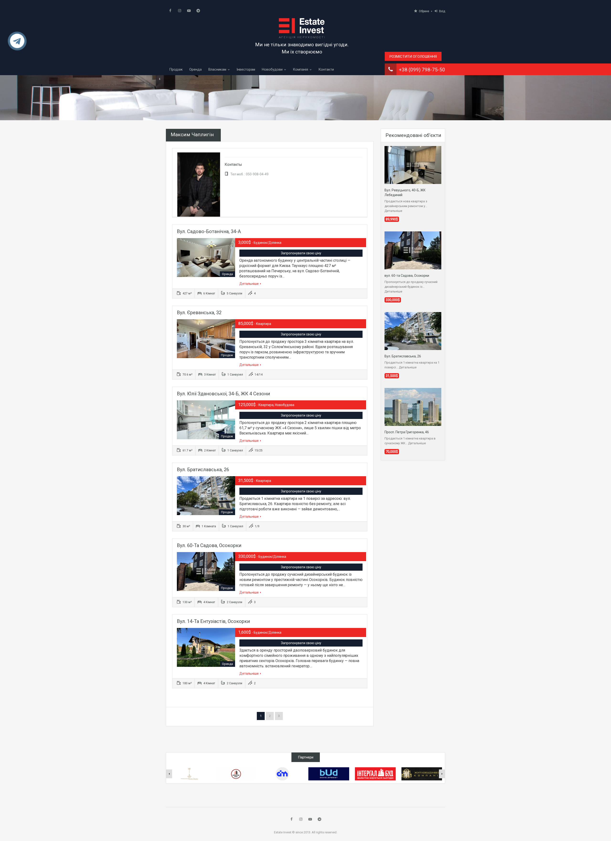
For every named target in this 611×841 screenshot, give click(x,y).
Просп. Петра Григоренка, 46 (407, 432)
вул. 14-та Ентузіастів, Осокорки (213, 621)
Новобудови (272, 69)
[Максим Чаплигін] (198, 184)
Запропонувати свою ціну (301, 253)
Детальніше (249, 284)
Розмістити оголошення (413, 56)
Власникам (217, 69)
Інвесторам (246, 69)
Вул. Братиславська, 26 (203, 469)
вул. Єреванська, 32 (199, 312)
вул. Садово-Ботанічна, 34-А (209, 231)
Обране (424, 11)
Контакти (326, 69)
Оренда (195, 69)
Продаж (176, 69)
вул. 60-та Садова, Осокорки (209, 545)
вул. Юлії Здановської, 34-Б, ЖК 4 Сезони (223, 394)
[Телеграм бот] (17, 43)
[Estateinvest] (302, 28)
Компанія (300, 69)
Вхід (442, 11)
